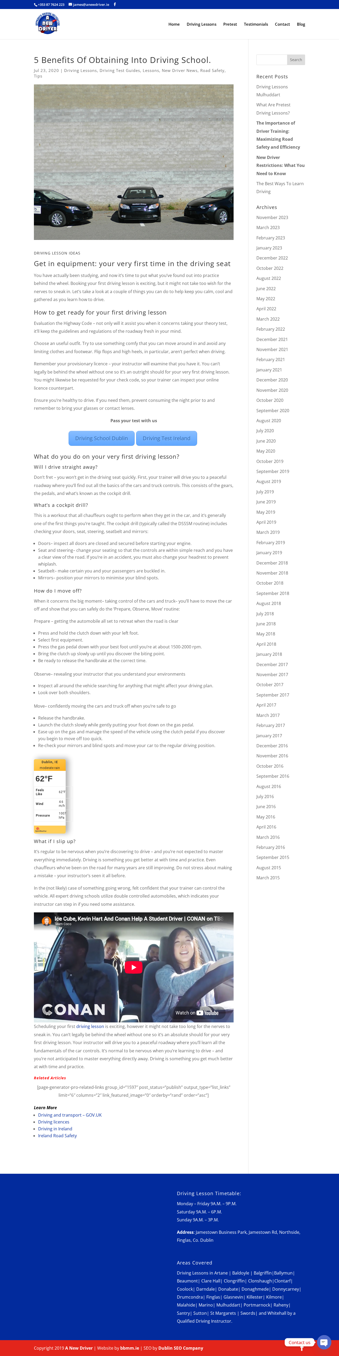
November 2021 (272, 349)
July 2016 (265, 796)
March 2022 (268, 319)
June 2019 (266, 502)
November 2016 (272, 756)
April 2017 (266, 705)
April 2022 (266, 309)
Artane (221, 1273)
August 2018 (268, 603)
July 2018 (265, 614)
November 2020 (272, 390)
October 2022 (269, 268)
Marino (206, 1305)
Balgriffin (263, 1273)
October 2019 (269, 461)
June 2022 (266, 289)
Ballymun (283, 1273)
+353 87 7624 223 (51, 4)
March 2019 (268, 532)
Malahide (186, 1305)
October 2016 (269, 766)
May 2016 (265, 817)
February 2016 (270, 847)
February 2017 (270, 725)
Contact (282, 24)
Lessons (151, 70)
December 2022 (272, 258)
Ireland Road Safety (57, 1136)
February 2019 (270, 542)
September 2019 (272, 471)
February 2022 (270, 329)
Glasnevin (233, 1297)
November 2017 (272, 674)
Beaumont (187, 1281)
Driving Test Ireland (166, 438)
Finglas (213, 1297)
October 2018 (269, 583)
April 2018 (266, 644)
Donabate (228, 1289)
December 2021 (272, 339)
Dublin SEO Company (180, 1348)
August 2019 (268, 481)
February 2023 (270, 238)
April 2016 (266, 827)
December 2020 (272, 380)
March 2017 (268, 715)
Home (174, 24)
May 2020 (265, 451)
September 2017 (272, 695)
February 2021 (270, 359)
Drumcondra (190, 1297)
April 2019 (266, 522)
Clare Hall (210, 1281)
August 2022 (268, 278)
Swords (247, 1313)
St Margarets (223, 1313)
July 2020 (265, 431)
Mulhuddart (228, 1305)
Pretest (230, 24)
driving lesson (90, 1026)
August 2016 (268, 786)
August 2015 (268, 868)
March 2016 (268, 837)
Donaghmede (255, 1289)
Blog (301, 24)
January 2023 (269, 248)
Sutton (200, 1313)
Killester (255, 1297)
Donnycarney (285, 1289)
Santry (183, 1313)
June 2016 (266, 806)
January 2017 (269, 736)
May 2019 (265, 512)
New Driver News (180, 70)
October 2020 (269, 400)
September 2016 (272, 776)
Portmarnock (257, 1305)
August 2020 (268, 421)
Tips (38, 76)
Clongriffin (234, 1281)
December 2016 (272, 746)
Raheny (281, 1305)
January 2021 (269, 370)
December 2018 (272, 563)
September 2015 (272, 857)
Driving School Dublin (101, 438)
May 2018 (265, 634)
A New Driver (79, 1348)
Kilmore (274, 1297)
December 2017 (272, 664)
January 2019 (269, 553)
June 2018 (266, 624)
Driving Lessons (201, 24)
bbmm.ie (129, 1348)
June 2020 (266, 441)
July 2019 (265, 492)
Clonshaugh (260, 1281)
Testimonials (256, 24)
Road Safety (212, 70)
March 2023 (268, 227)
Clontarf (282, 1281)
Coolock (185, 1289)
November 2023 (272, 217)
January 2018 (269, 654)
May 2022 (265, 299)
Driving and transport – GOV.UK (70, 1115)
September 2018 (272, 593)
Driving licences (53, 1122)
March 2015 (268, 878)
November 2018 (272, 573)
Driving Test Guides (120, 70)
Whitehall (276, 1313)
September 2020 (272, 410)
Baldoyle (240, 1273)
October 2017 (269, 685)
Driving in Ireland (55, 1129)
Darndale (205, 1289)
